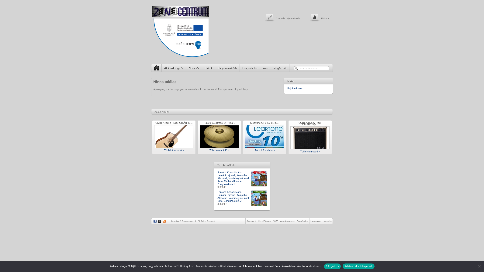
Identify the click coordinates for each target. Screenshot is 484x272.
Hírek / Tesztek (264, 221)
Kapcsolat (327, 221)
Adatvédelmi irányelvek (358, 266)
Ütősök (209, 68)
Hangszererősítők (227, 68)
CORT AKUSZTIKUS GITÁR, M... (174, 123)
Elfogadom (332, 266)
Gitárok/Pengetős (173, 68)
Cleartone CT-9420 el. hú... (264, 123)
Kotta (265, 68)
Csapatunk (251, 221)
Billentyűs (194, 68)
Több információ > (174, 150)
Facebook (155, 221)
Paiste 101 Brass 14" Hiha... (219, 123)
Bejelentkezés (295, 88)
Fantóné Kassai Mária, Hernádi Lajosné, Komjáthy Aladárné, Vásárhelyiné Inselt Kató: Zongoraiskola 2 (233, 196)
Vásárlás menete (287, 221)
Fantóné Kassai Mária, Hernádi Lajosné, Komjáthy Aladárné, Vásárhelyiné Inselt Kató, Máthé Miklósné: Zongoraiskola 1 (233, 178)
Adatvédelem (302, 221)
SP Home (156, 68)
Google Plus (159, 221)
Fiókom (319, 17)
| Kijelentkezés (282, 17)
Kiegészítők (280, 68)
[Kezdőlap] (180, 11)
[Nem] (479, 266)
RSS (164, 221)
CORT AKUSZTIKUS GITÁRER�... (310, 123)
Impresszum (315, 221)
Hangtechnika (249, 68)
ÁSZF (275, 221)
